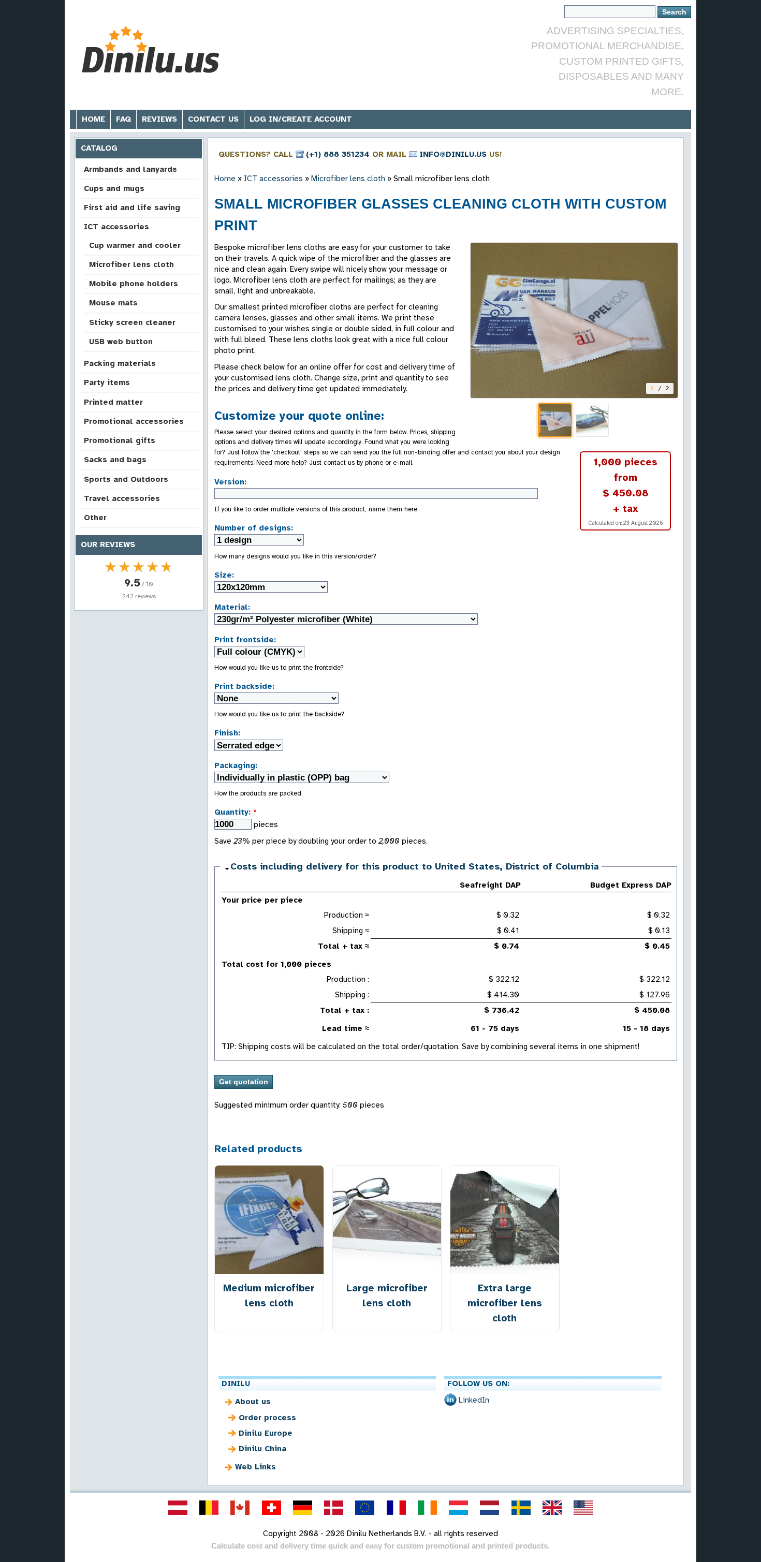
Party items (107, 382)
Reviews (159, 119)
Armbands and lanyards (130, 169)
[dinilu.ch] (271, 1507)
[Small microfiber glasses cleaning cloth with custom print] (574, 320)
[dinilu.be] (209, 1507)
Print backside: (244, 686)
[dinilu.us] (583, 1507)
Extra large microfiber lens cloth (504, 1303)
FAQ (123, 119)
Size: (224, 575)
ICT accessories (116, 226)
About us (253, 1401)
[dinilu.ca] (240, 1507)
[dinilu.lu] (458, 1507)
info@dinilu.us (453, 154)
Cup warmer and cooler (135, 245)
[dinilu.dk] (333, 1507)
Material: (232, 607)
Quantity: (235, 812)
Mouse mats (113, 302)
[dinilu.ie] (427, 1507)
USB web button (121, 341)
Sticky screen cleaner (132, 322)
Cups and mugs (114, 188)
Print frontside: (245, 639)
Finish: (227, 733)
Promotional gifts (119, 440)
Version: (230, 482)
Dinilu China (262, 1448)
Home (93, 119)
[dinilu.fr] (396, 1507)
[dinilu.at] (177, 1507)
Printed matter (113, 402)
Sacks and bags (115, 459)
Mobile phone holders (133, 283)
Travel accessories (122, 498)
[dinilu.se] (520, 1507)
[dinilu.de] (302, 1507)
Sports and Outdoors (126, 479)
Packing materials (120, 363)
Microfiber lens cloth (131, 264)
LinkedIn (474, 1400)
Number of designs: (253, 528)
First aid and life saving (132, 207)
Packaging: (235, 765)
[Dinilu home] (154, 49)
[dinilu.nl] (489, 1507)
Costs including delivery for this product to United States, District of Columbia (414, 866)
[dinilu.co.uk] (551, 1507)
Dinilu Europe (265, 1433)
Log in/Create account (301, 119)
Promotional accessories (134, 421)
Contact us (213, 119)
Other (95, 517)
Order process (267, 1417)
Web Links (255, 1466)
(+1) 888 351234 (338, 154)
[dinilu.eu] (364, 1507)
